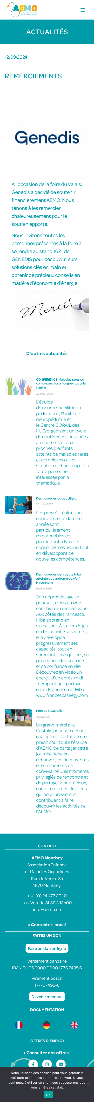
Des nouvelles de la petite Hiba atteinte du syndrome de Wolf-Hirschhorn (58, 578)
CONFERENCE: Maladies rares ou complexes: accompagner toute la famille (61, 383)
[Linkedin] (61, 1064)
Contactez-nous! (48, 924)
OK (48, 1095)
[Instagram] (47, 1064)
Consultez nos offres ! (49, 1052)
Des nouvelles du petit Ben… (56, 498)
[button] (83, 10)
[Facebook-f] (33, 1064)
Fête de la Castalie (49, 710)
